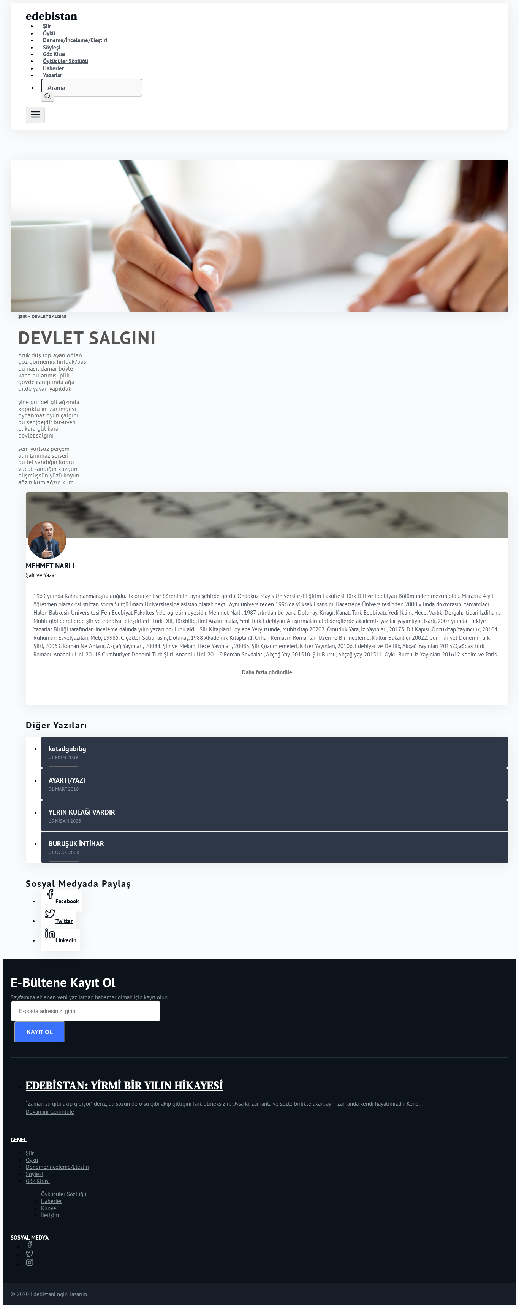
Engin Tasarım (70, 1294)
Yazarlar (52, 75)
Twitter (64, 920)
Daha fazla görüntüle (267, 672)
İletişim (50, 1215)
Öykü (32, 1160)
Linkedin (65, 940)
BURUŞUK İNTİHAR (76, 843)
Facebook (67, 901)
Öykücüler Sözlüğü (63, 1194)
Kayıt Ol (40, 1032)
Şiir (30, 1153)
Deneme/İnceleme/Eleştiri (75, 40)
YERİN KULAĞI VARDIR (82, 812)
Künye (48, 1208)
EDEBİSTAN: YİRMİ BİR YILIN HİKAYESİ (124, 1085)
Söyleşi (34, 1174)
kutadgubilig (67, 748)
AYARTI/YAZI (67, 780)
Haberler (51, 1201)
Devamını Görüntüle (50, 1111)
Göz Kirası (38, 1180)
